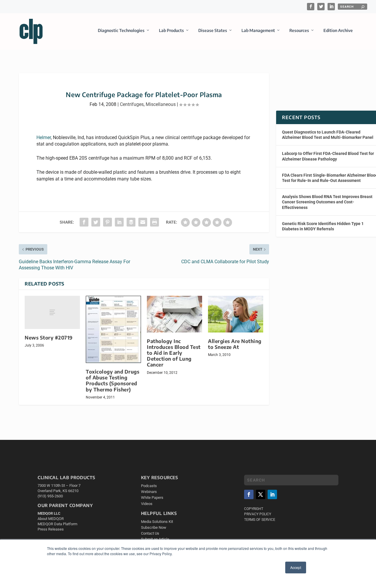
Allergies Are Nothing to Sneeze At (234, 344)
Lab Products (171, 30)
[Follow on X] (260, 494)
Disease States (212, 30)
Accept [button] (295, 567)
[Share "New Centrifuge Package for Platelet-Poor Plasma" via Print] (154, 222)
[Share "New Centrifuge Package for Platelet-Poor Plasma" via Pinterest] (107, 222)
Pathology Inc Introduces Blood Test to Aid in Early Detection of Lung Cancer (174, 353)
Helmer (43, 137)
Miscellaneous (161, 104)
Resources (299, 30)
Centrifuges (132, 104)
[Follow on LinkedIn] (272, 494)
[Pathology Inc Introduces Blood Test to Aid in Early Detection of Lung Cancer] (174, 314)
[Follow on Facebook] (249, 494)
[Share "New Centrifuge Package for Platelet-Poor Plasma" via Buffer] (131, 222)
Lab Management (258, 30)
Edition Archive (338, 30)
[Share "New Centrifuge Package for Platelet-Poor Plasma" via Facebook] (84, 222)
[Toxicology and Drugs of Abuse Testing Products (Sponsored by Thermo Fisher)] (113, 329)
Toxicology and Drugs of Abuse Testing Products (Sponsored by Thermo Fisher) (112, 380)
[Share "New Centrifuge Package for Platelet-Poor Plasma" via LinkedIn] (119, 222)
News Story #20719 (49, 338)
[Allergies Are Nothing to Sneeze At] (235, 314)
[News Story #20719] (52, 312)
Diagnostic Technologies (121, 30)
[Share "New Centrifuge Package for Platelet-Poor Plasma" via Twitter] (96, 222)
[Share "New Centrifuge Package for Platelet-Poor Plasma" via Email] (143, 222)
